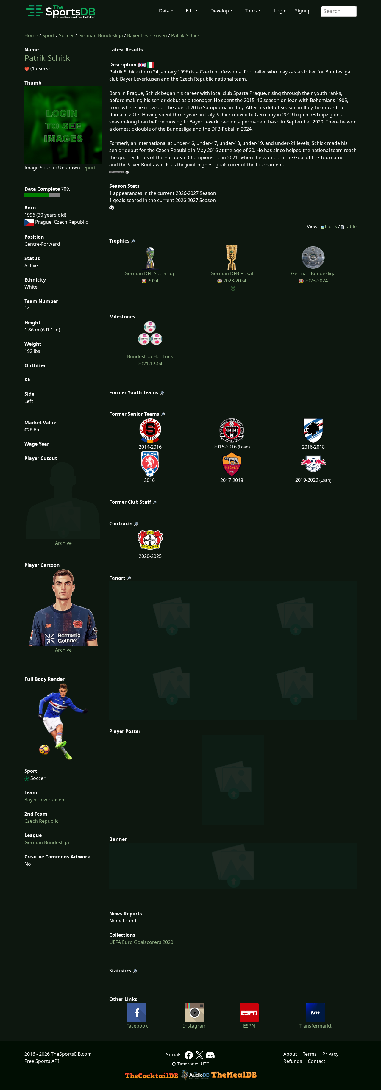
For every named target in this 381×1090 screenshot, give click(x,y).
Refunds (292, 1061)
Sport (48, 35)
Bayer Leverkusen (147, 35)
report (88, 167)
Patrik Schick (185, 35)
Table (351, 226)
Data (164, 10)
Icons (331, 226)
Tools (251, 10)
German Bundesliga (100, 35)
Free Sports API (41, 1061)
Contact (316, 1061)
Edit (190, 10)
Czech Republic (41, 821)
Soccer (66, 35)
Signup (303, 10)
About (290, 1054)
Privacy (330, 1054)
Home (31, 35)
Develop (219, 10)
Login (280, 10)
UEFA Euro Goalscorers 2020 (141, 942)
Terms (310, 1054)
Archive (63, 543)
